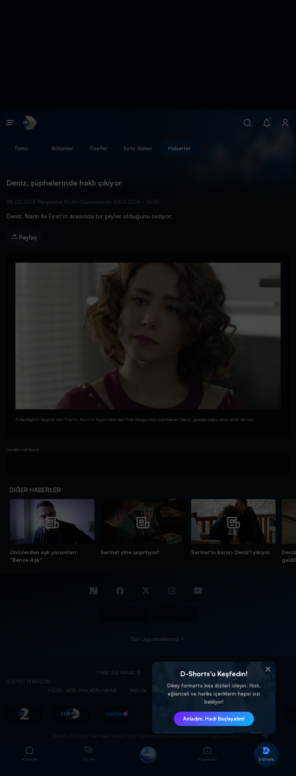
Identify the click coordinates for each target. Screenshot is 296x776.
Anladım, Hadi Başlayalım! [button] (214, 719)
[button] (267, 669)
